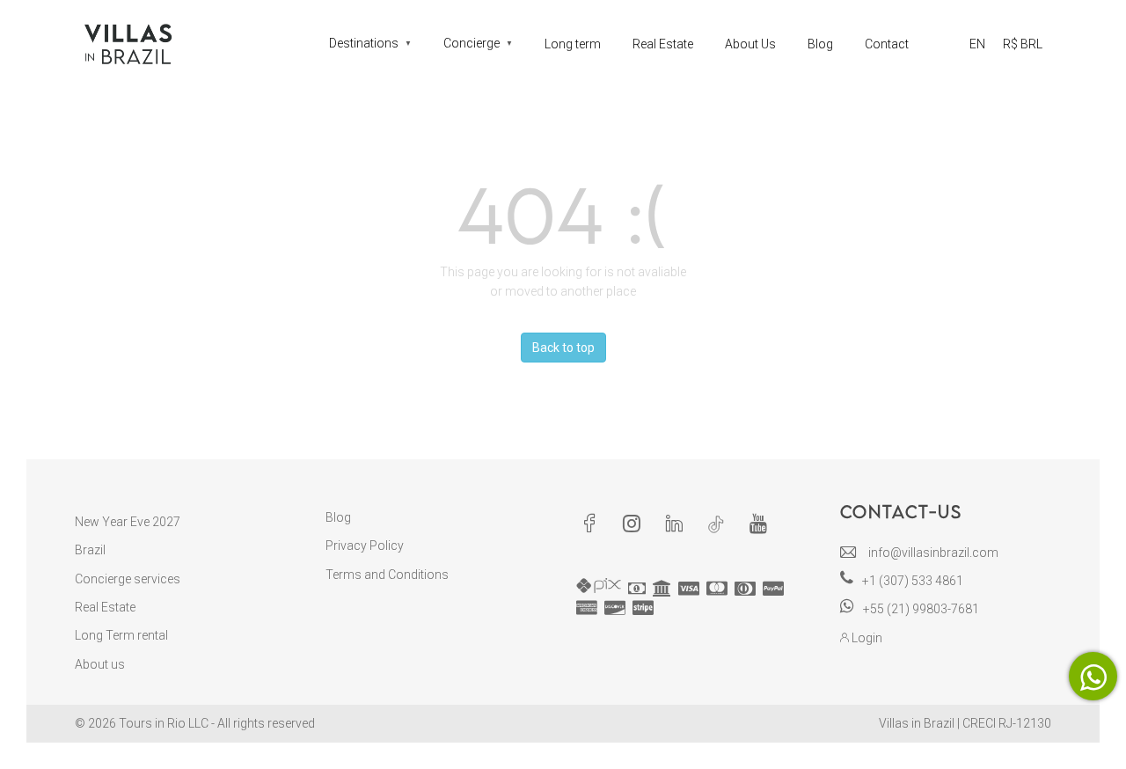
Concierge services (127, 579)
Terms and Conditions (387, 575)
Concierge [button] (478, 43)
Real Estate (662, 44)
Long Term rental (121, 635)
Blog (820, 44)
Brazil (90, 550)
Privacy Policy (364, 545)
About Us (750, 44)
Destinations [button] (370, 43)
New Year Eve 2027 (127, 522)
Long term (573, 44)
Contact (887, 44)
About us (100, 664)
